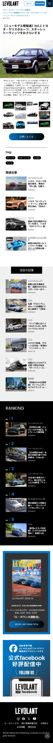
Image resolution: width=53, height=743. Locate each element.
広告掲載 (21, 726)
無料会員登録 (40, 3)
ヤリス (9, 163)
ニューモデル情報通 (23, 10)
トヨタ (37, 157)
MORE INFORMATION (26, 624)
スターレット (24, 157)
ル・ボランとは (11, 723)
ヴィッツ (10, 157)
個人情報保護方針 (29, 723)
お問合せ (44, 723)
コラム (10, 10)
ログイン (29, 3)
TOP (4, 10)
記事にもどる (26, 136)
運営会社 (32, 726)
